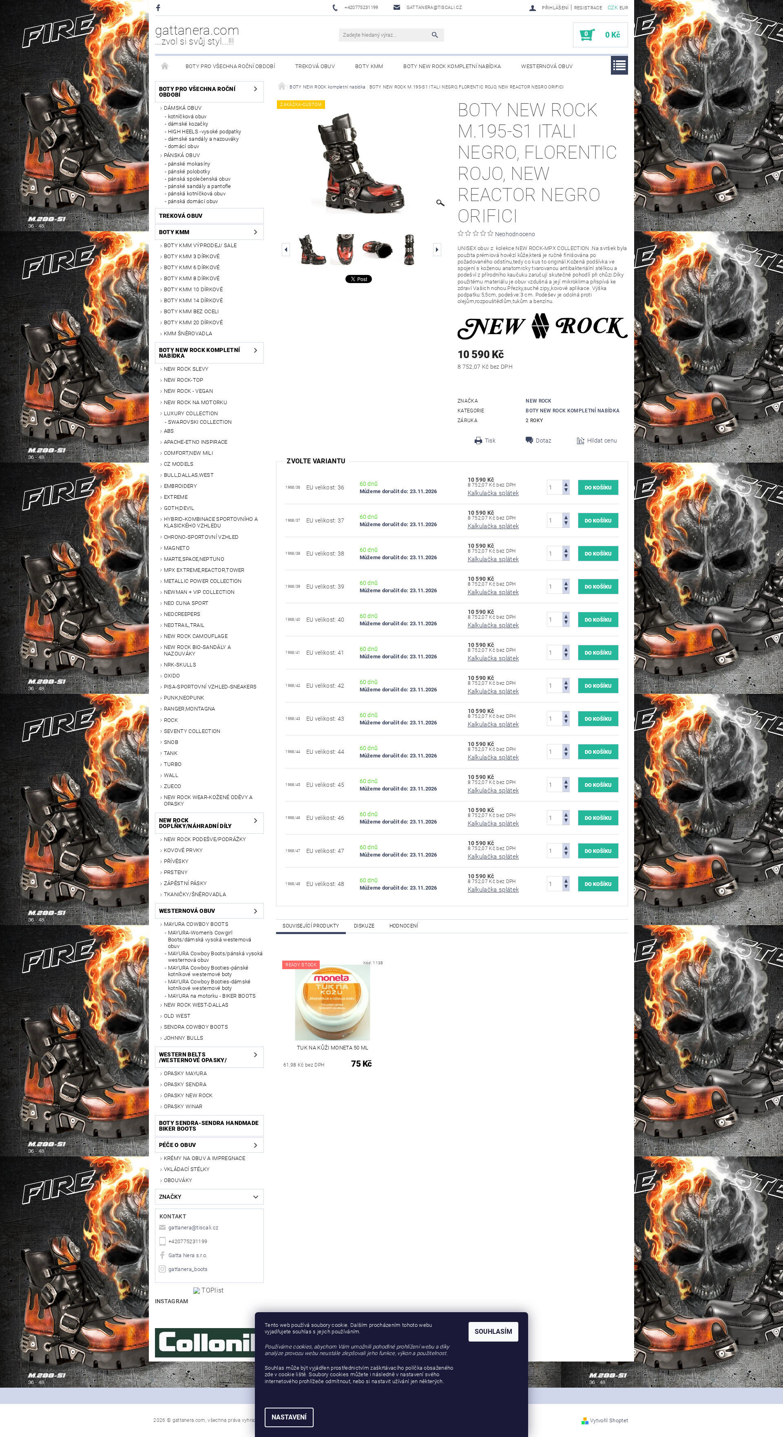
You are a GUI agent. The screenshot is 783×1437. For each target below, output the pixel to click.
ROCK (171, 720)
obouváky (178, 1180)
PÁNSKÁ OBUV (182, 155)
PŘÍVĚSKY (176, 861)
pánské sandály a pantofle (199, 186)
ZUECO (172, 786)
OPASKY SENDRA (185, 1084)
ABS (169, 431)
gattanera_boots (188, 1269)
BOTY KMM (369, 66)
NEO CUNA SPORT (186, 603)
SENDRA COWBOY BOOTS (196, 1027)
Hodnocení (403, 926)
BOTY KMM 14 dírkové (193, 300)
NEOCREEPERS (182, 614)
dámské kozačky (188, 124)
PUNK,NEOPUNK (184, 698)
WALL (171, 775)
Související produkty (311, 926)
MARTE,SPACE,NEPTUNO (194, 559)
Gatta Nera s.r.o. (187, 1255)
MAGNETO (177, 548)
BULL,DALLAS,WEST (189, 475)
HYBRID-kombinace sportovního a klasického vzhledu (211, 522)
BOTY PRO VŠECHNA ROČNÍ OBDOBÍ (230, 66)
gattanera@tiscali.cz (193, 1227)
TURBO (173, 764)
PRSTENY (176, 872)
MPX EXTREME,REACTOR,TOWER (204, 570)
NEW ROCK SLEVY (186, 369)
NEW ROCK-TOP (183, 380)
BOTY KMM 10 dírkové (193, 289)
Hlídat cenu (602, 440)
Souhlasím (493, 1331)
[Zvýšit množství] (566, 483)
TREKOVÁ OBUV (315, 66)
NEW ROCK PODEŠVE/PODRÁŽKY (205, 839)
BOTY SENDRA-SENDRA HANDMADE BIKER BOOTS (209, 1126)
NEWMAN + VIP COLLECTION (199, 592)
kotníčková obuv (187, 116)
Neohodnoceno (515, 234)
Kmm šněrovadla (188, 333)
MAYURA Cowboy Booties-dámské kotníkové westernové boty (209, 985)
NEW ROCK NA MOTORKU (195, 402)
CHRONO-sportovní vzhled (201, 537)
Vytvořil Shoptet (609, 1420)
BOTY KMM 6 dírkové (192, 267)
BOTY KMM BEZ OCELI (191, 311)
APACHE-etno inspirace (196, 442)
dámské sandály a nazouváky (203, 139)
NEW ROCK (539, 401)
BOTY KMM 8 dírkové (192, 278)
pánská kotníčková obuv (197, 193)
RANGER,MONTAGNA (189, 709)
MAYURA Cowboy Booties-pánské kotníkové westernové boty (208, 971)
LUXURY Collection (191, 413)
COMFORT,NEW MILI (188, 453)
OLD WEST (177, 1016)
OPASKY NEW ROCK (188, 1095)
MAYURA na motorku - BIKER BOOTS (212, 996)
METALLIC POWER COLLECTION (203, 581)
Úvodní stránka (165, 66)
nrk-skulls (180, 665)
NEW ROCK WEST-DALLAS (196, 1005)
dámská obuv (183, 108)
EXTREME (176, 497)
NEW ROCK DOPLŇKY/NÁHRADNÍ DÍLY (195, 823)
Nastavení (289, 1417)
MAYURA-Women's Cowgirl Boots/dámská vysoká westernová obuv (210, 939)
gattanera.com (197, 35)
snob (171, 742)
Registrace (588, 8)
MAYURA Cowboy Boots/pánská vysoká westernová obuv (215, 956)
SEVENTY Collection (192, 731)
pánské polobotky (189, 171)
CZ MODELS (179, 464)
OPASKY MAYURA (185, 1073)
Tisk (490, 440)
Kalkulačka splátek (493, 493)
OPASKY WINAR (183, 1106)
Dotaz (544, 440)
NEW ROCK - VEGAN (188, 391)
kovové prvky (183, 850)
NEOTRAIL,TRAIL (184, 625)
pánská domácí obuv (193, 201)
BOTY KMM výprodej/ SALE (200, 245)
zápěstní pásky (185, 883)
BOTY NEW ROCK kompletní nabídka (452, 66)
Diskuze (364, 926)
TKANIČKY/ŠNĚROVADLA (195, 894)
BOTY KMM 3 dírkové (192, 256)
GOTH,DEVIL (179, 508)
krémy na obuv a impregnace (204, 1158)
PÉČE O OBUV (177, 1145)
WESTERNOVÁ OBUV (547, 66)
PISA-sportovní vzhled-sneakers (210, 687)
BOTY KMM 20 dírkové (193, 322)
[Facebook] (159, 7)
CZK (613, 7)
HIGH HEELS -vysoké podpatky (204, 131)
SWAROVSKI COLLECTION (200, 422)
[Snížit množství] (566, 491)
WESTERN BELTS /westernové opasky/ (193, 1057)
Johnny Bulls (183, 1038)
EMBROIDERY (180, 486)
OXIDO (172, 676)
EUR (623, 8)
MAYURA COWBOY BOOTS (196, 924)
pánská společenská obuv (199, 179)
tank (170, 753)
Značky (170, 1196)
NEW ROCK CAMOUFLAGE (196, 636)
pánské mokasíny (189, 164)
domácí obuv (183, 146)
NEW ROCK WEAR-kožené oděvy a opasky (208, 800)
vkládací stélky (187, 1169)
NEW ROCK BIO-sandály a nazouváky (197, 650)
